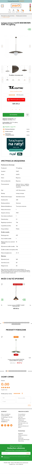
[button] (2, 69)
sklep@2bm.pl (4, 421)
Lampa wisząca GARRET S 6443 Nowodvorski (16, 306)
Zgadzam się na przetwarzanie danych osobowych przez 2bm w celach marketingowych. (16, 457)
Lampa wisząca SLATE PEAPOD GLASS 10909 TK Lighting (16, 360)
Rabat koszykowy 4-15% (17, 99)
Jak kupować (21, 420)
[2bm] (16, 6)
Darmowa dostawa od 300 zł (23, 427)
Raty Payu (20, 417)
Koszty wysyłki (21, 415)
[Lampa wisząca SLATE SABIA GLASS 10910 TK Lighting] (19, 79)
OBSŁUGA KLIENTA (23, 411)
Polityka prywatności (22, 435)
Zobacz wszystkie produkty (16, 91)
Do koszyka (13, 114)
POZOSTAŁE (21, 431)
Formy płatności (21, 414)
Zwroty (19, 436)
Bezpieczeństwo (22, 418)
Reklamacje (20, 438)
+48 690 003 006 (5, 420)
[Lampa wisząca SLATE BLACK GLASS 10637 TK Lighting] (7, 79)
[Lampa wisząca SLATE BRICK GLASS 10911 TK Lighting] (25, 79)
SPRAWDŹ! (21, 1)
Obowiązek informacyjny (23, 439)
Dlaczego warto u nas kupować (23, 424)
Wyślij (29, 405)
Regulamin (20, 433)
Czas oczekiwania (22, 421)
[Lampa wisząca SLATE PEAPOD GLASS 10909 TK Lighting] (13, 79)
